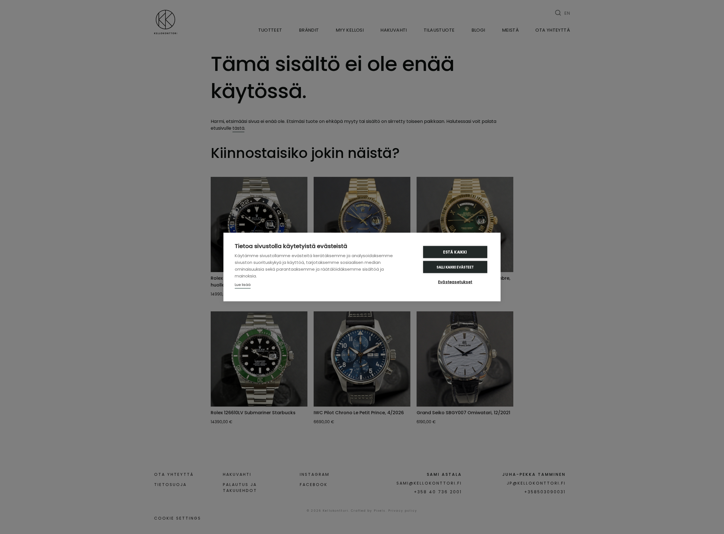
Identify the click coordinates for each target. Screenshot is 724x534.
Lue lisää (243, 284)
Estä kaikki (455, 252)
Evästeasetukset (455, 282)
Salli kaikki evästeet (455, 266)
